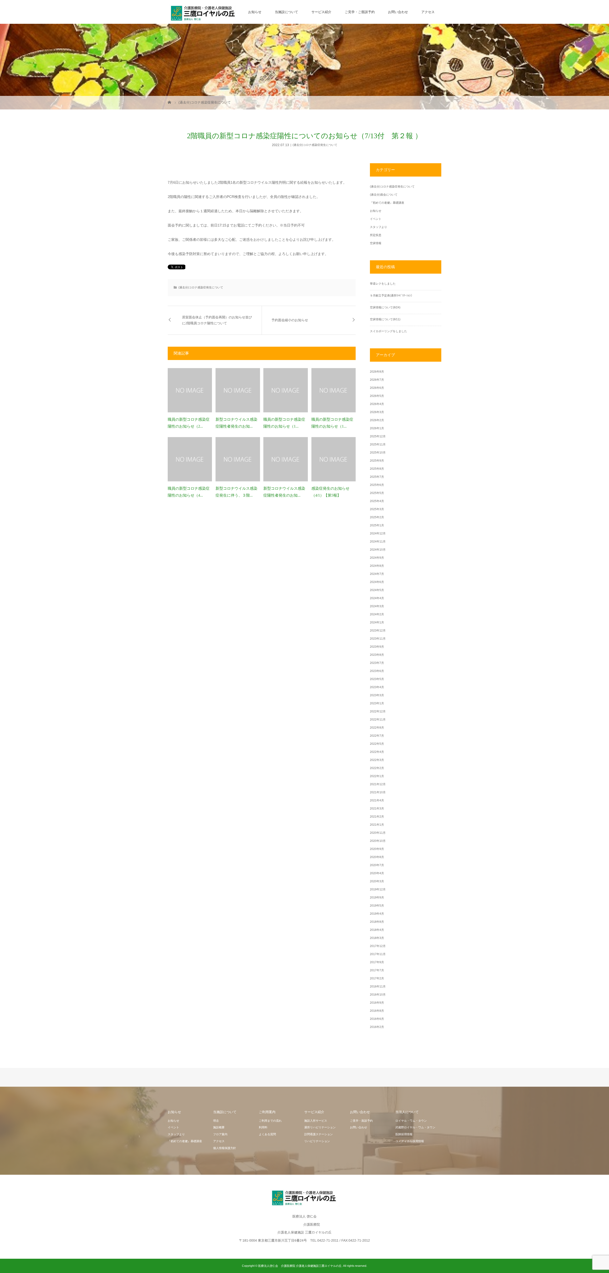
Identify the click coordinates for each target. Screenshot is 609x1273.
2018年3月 (377, 938)
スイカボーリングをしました (388, 331)
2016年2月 (377, 1027)
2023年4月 (377, 687)
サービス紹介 (321, 12)
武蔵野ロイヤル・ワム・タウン (415, 1127)
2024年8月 (377, 565)
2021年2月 (377, 816)
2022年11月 (378, 719)
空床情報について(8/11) (385, 319)
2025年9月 (377, 460)
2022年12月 (378, 711)
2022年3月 (377, 760)
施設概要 (219, 1127)
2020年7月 (377, 865)
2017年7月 (377, 970)
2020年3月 (377, 881)
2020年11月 (378, 832)
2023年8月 (377, 654)
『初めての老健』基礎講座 (387, 202)
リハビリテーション (317, 1141)
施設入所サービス (315, 1120)
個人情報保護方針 (224, 1148)
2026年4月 (377, 404)
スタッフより (378, 227)
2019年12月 (378, 889)
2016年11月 (378, 986)
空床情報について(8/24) (385, 307)
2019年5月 (377, 905)
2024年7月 (377, 574)
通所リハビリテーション (320, 1127)
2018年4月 (377, 930)
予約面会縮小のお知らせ (289, 320)
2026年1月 (377, 428)
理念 (216, 1120)
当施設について (286, 12)
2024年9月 (377, 557)
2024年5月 (377, 590)
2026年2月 (377, 420)
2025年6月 (377, 485)
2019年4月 (377, 913)
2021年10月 (378, 792)
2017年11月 (378, 954)
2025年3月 (377, 509)
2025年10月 (378, 452)
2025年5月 (377, 493)
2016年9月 (377, 1002)
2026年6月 (377, 388)
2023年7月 (377, 663)
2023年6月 (377, 671)
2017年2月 (377, 978)
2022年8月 (377, 727)
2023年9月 (377, 646)
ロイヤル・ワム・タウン (411, 1120)
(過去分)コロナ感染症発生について (315, 145)
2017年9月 (377, 962)
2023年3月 (377, 695)
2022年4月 (377, 752)
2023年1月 (377, 703)
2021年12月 (378, 784)
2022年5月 (377, 743)
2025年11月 (378, 444)
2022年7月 (377, 735)
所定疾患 (375, 235)
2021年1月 (377, 824)
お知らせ (254, 12)
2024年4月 (377, 598)
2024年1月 (377, 622)
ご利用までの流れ (270, 1120)
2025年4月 (377, 501)
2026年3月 (377, 412)
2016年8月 (377, 1010)
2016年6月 (377, 1019)
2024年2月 (377, 614)
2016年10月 (378, 994)
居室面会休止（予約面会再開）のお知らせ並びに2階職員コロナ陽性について (217, 320)
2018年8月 (377, 921)
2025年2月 (377, 517)
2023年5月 (377, 679)
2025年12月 (378, 436)
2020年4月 (377, 873)
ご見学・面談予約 (361, 1120)
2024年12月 (378, 533)
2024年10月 (378, 549)
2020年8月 (377, 857)
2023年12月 (378, 630)
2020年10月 (378, 841)
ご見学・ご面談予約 (360, 12)
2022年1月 (377, 776)
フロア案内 (220, 1134)
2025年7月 (377, 477)
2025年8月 (377, 468)
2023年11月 (378, 638)
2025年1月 (377, 525)
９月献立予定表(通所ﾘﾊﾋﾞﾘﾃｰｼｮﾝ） (392, 295)
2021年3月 (377, 808)
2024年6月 (377, 582)
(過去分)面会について (384, 194)
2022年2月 (377, 768)
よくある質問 (267, 1134)
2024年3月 (377, 606)
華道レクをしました (383, 283)
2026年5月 (377, 396)
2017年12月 (378, 946)
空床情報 (375, 243)
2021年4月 (377, 800)
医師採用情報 (404, 1134)
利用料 (263, 1127)
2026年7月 (377, 379)
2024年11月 (378, 541)
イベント (375, 219)
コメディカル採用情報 (409, 1141)
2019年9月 (377, 897)
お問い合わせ (398, 12)
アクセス (428, 12)
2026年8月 (377, 371)
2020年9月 (377, 849)
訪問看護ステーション (318, 1134)
